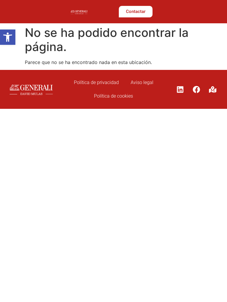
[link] (7, 37)
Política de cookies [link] (113, 96)
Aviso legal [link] (142, 82)
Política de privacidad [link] (96, 82)
